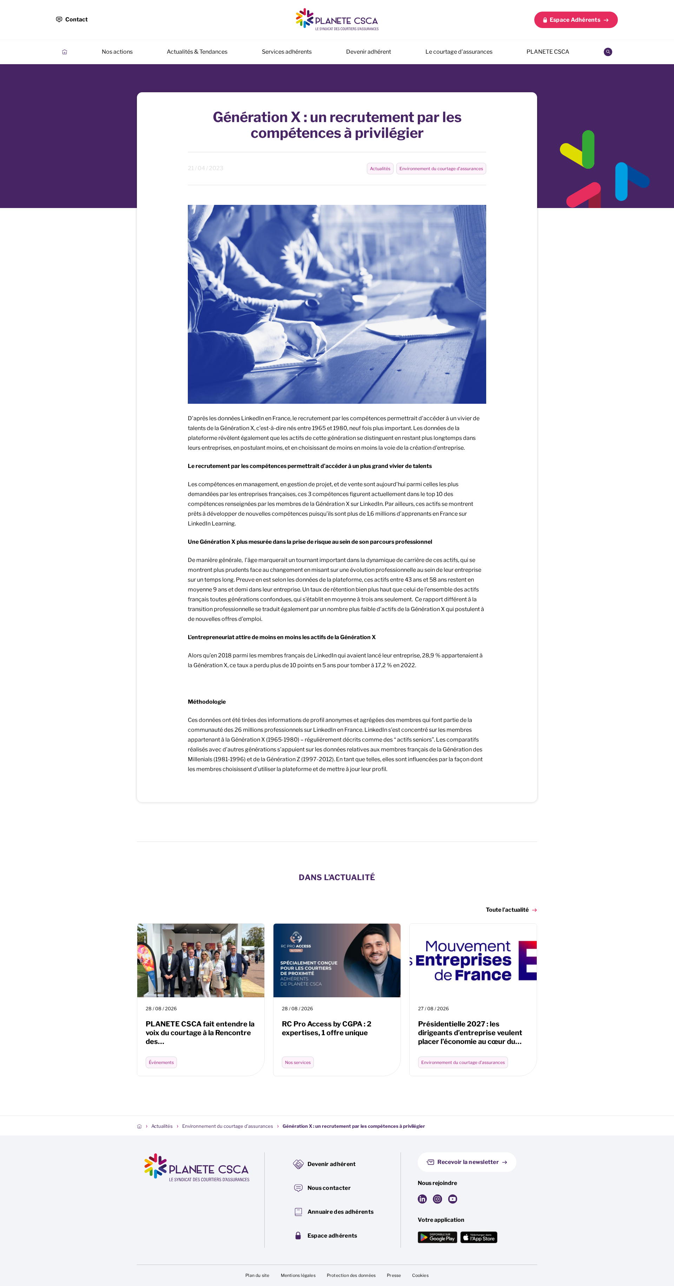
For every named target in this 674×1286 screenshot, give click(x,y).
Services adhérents (287, 51)
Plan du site (257, 1275)
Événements (161, 1062)
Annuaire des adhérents (341, 1211)
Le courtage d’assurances (459, 51)
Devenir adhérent (368, 51)
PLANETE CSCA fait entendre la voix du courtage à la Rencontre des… (200, 1033)
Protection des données (351, 1275)
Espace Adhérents (575, 19)
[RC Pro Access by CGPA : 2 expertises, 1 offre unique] (337, 960)
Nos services (298, 1062)
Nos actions (117, 51)
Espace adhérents (332, 1235)
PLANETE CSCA (548, 51)
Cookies (420, 1275)
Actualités (380, 168)
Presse (394, 1275)
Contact (76, 19)
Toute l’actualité (507, 909)
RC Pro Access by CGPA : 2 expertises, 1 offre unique (326, 1028)
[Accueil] (139, 1126)
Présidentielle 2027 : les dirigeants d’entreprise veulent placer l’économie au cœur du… (470, 1033)
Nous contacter (329, 1188)
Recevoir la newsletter (468, 1162)
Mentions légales (298, 1275)
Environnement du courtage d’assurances (441, 168)
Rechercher (608, 52)
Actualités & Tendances (197, 51)
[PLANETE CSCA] (337, 19)
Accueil (64, 52)
